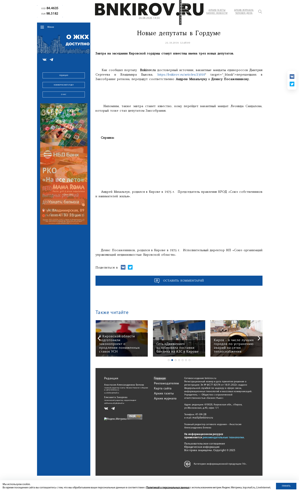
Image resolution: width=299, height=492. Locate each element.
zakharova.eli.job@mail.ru (114, 403)
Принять (286, 486)
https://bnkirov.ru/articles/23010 (181, 74)
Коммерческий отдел (64, 85)
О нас (63, 95)
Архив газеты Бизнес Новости (217, 12)
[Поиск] (260, 12)
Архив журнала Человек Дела (244, 12)
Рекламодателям (166, 383)
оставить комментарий (183, 280)
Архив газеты (164, 393)
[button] (168, 360)
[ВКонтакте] (292, 76)
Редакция (63, 75)
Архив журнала (165, 398)
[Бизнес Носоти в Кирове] (149, 15)
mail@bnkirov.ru (202, 417)
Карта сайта (163, 388)
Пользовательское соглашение (204, 443)
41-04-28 (200, 414)
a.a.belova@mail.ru (111, 393)
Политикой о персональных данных (167, 487)
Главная (160, 378)
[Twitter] (292, 84)
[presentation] (99, 338)
